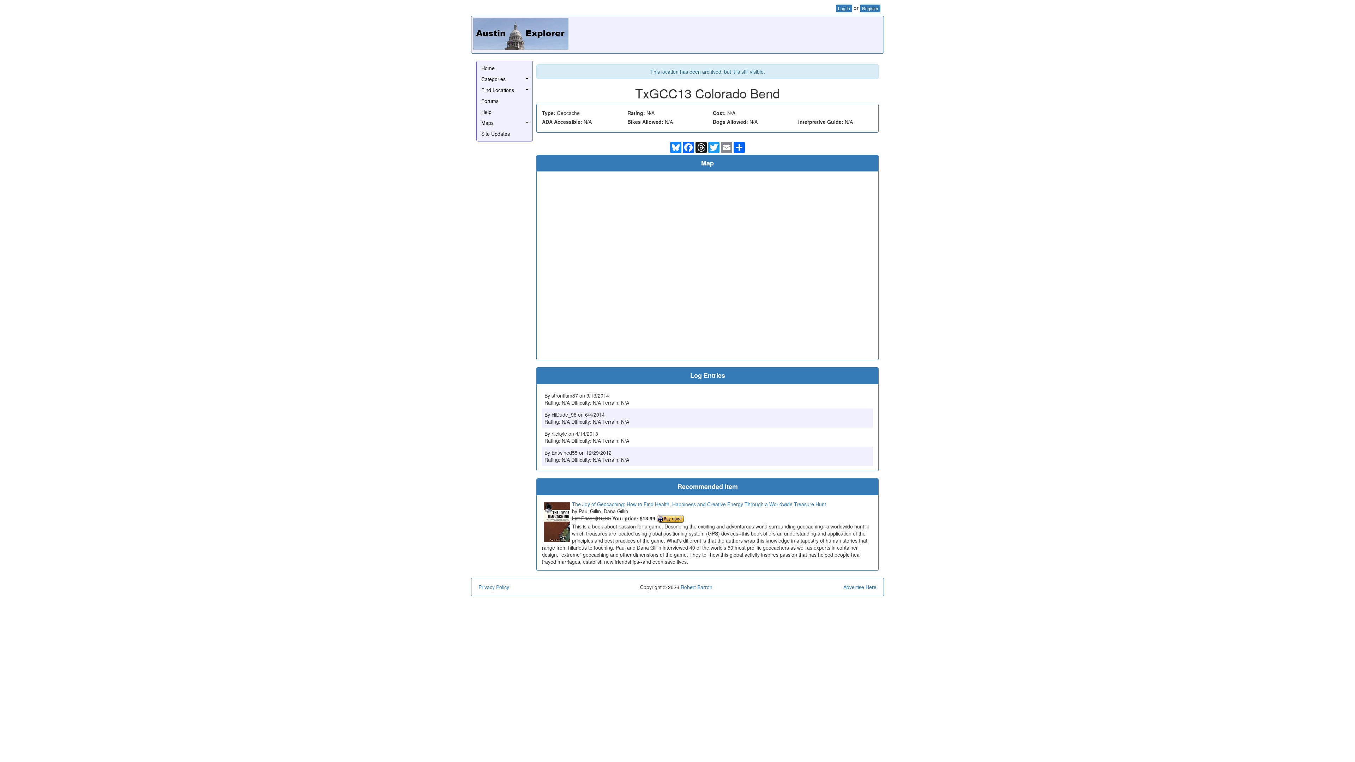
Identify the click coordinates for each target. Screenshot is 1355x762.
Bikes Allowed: (645, 121)
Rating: (636, 112)
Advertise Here (860, 587)
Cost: (719, 112)
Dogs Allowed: (730, 121)
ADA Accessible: (562, 121)
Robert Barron (696, 587)
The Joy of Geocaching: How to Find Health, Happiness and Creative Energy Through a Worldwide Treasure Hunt (699, 504)
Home (488, 68)
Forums (490, 100)
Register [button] (870, 8)
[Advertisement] (753, 34)
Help (486, 111)
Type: (548, 112)
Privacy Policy (493, 587)
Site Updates (495, 133)
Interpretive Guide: (820, 121)
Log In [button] (844, 8)
